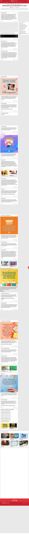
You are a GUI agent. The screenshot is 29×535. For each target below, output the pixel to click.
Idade (21, 4)
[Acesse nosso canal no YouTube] (16, 500)
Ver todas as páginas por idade (5, 421)
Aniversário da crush (21, 23)
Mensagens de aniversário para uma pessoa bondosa (23, 33)
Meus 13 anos (3, 114)
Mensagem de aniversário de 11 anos (5, 412)
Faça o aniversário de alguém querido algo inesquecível (8, 405)
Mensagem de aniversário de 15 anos (6, 418)
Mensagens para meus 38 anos (22, 32)
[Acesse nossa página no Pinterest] (14, 500)
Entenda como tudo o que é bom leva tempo (6, 344)
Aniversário (18, 4)
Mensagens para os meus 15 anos (22, 31)
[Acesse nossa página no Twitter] (12, 500)
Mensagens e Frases (13, 4)
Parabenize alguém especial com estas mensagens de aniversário (8, 298)
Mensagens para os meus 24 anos (22, 24)
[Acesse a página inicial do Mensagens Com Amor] (14, 1)
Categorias (8, 4)
